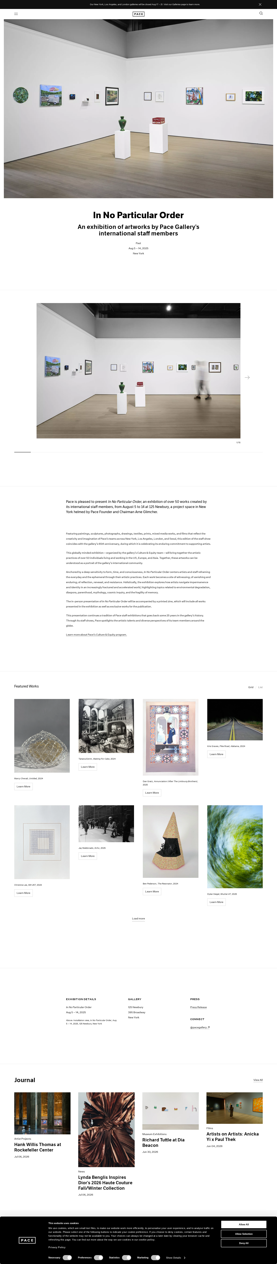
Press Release (198, 1007)
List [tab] (260, 687)
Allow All (244, 1224)
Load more (138, 918)
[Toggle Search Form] (261, 13)
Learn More (23, 786)
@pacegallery (200, 1027)
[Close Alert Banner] (260, 4)
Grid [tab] (250, 687)
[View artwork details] (42, 736)
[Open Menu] (16, 14)
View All (258, 1079)
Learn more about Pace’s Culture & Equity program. (96, 634)
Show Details (173, 1257)
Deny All (243, 1243)
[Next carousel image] (247, 377)
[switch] (98, 1257)
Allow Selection (244, 1234)
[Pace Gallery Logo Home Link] (138, 14)
